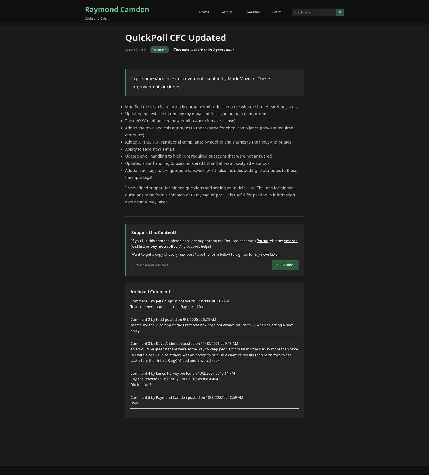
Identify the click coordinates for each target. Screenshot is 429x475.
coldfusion (159, 50)
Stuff (277, 12)
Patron (262, 240)
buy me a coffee (164, 246)
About (227, 12)
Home (204, 12)
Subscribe (285, 265)
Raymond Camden (117, 9)
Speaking (252, 12)
